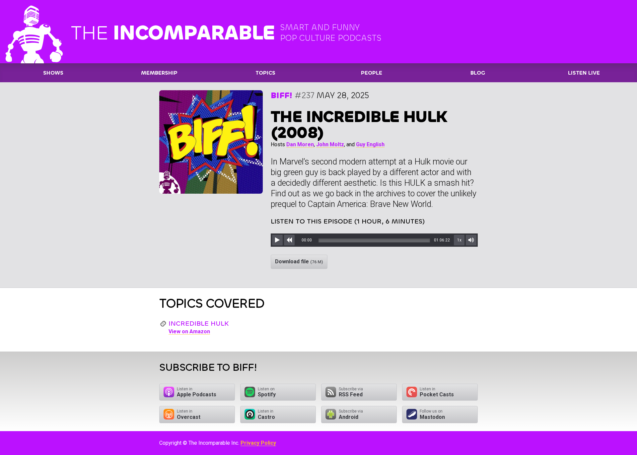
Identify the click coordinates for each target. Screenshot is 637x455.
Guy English (370, 144)
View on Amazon (189, 331)
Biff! (281, 95)
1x (459, 240)
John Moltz (330, 144)
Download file (299, 261)
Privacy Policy (258, 443)
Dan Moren (300, 144)
